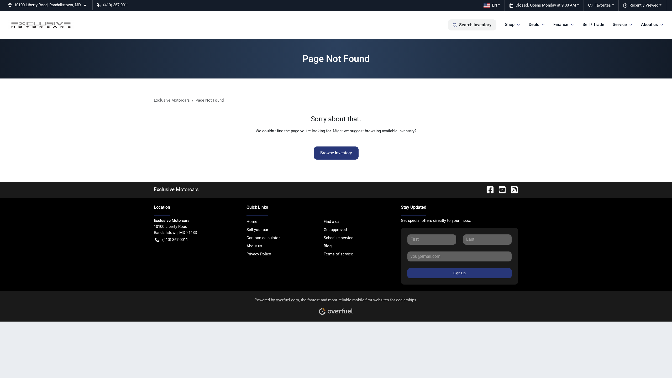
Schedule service (338, 237)
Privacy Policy (258, 254)
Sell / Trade (593, 24)
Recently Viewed (643, 5)
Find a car (332, 221)
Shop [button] (509, 24)
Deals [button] (534, 24)
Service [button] (620, 24)
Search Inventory (475, 24)
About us (254, 246)
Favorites (603, 5)
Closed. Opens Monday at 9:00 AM (546, 5)
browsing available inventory (389, 131)
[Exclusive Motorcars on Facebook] (488, 189)
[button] (49, 5)
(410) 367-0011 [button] (116, 5)
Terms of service (338, 254)
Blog (328, 246)
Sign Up (459, 273)
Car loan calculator (263, 237)
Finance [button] (560, 24)
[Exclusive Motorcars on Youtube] (500, 189)
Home (251, 221)
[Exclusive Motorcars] (41, 25)
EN (494, 5)
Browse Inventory (336, 152)
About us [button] (649, 24)
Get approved (335, 229)
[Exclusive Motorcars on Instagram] (512, 189)
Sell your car (257, 229)
